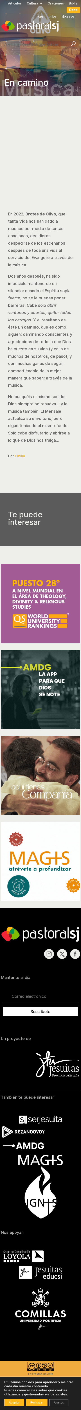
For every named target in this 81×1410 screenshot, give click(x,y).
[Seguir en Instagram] (49, 954)
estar (53, 17)
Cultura (32, 3)
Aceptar (14, 1402)
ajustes (61, 1394)
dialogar (68, 17)
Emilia (20, 456)
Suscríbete (40, 1011)
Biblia (73, 3)
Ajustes (59, 1402)
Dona (73, 10)
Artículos (15, 3)
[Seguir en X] (62, 954)
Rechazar (36, 1402)
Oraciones (56, 3)
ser (41, 17)
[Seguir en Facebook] (75, 954)
